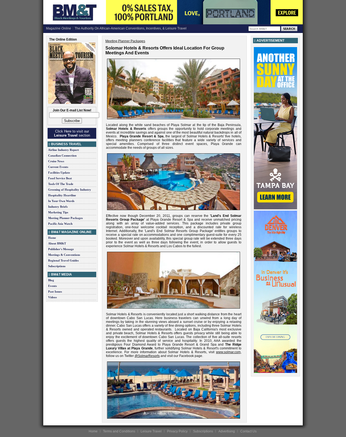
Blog (51, 280)
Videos (52, 297)
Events (52, 285)
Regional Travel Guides (63, 260)
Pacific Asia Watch (60, 223)
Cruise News (56, 161)
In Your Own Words (61, 201)
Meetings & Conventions (64, 254)
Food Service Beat (60, 178)
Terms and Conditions (119, 431)
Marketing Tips (58, 212)
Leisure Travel (151, 431)
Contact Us (248, 431)
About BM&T (57, 243)
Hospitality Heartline (62, 195)
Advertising (226, 431)
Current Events (58, 166)
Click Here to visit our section (72, 133)
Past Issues (55, 291)
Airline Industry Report (63, 149)
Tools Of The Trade (60, 184)
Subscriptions (56, 266)
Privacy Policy (177, 431)
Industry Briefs (58, 206)
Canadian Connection (62, 155)
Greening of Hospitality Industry (69, 189)
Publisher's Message (61, 249)
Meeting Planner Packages (65, 218)
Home (52, 237)
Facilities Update (59, 172)
